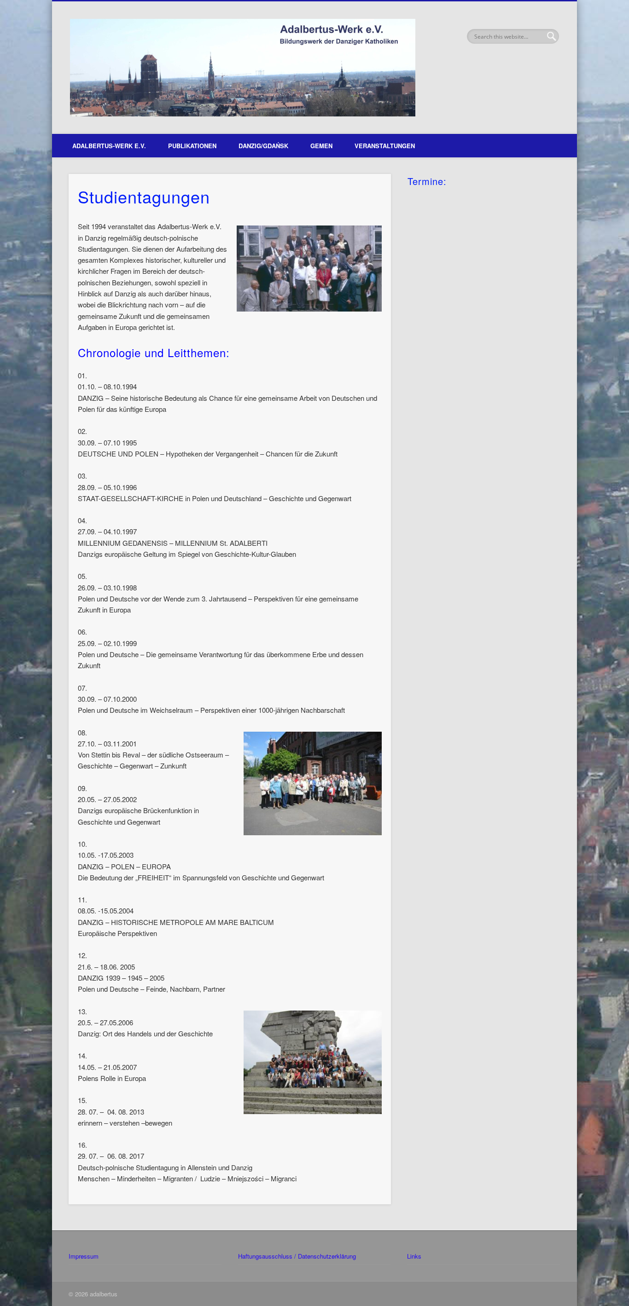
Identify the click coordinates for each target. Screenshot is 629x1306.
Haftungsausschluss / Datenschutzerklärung (297, 1256)
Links (414, 1256)
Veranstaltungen (385, 145)
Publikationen (192, 145)
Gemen (321, 145)
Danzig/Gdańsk (263, 145)
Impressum (84, 1256)
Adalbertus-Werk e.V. (109, 145)
